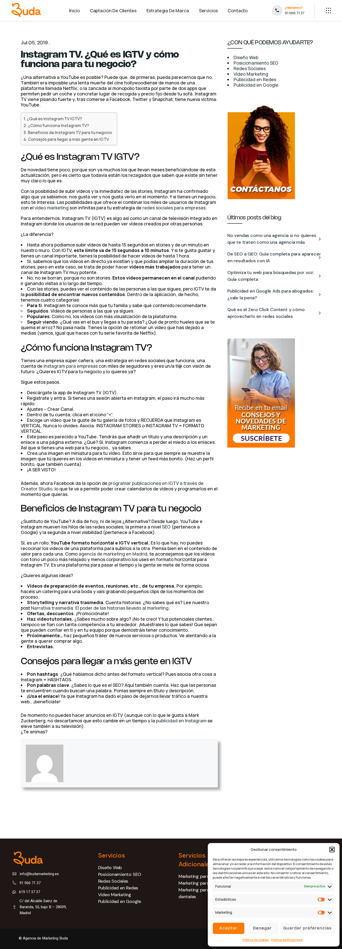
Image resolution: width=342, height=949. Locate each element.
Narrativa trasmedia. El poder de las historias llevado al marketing (99, 608)
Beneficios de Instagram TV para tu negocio (70, 132)
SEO (166, 527)
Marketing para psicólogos (206, 876)
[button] (331, 849)
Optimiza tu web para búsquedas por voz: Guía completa (270, 275)
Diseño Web (110, 868)
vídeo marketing (52, 208)
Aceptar (228, 928)
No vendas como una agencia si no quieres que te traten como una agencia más (271, 238)
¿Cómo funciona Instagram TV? (58, 125)
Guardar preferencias (307, 928)
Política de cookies (255, 940)
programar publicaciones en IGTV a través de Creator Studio (112, 486)
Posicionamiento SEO (119, 874)
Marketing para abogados (205, 883)
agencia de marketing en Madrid (113, 554)
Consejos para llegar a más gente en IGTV (68, 139)
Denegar (262, 928)
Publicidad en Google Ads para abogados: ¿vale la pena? (270, 294)
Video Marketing (114, 895)
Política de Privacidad (286, 940)
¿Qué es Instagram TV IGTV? (54, 118)
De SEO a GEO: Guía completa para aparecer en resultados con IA (274, 257)
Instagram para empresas (71, 366)
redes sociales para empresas (174, 208)
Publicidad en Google (119, 901)
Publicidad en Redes (118, 888)
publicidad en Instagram (181, 721)
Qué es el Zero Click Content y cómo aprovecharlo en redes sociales (266, 313)
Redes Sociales (113, 881)
